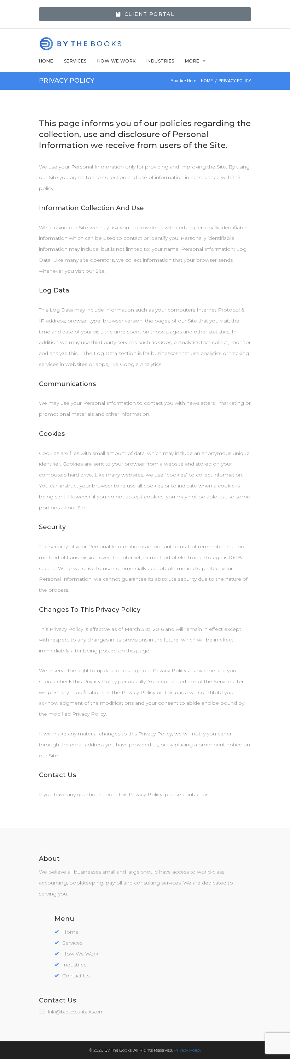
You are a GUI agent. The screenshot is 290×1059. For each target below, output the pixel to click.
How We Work (116, 61)
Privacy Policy (187, 1050)
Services (75, 61)
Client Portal (149, 14)
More (192, 61)
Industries (160, 61)
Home (46, 61)
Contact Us (75, 975)
